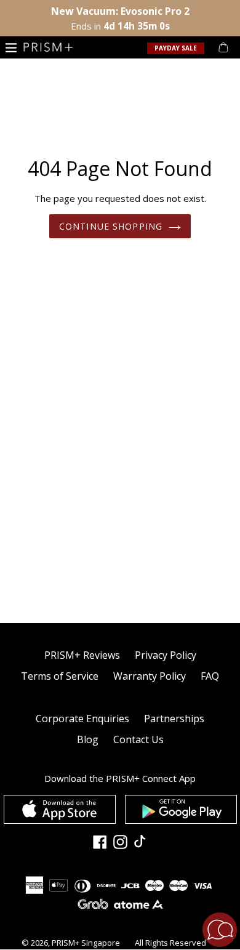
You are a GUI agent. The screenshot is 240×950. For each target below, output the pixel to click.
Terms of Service (59, 676)
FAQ (210, 676)
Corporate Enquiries (82, 718)
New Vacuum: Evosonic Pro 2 (120, 11)
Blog (87, 739)
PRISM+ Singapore (86, 942)
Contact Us (138, 739)
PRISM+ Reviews (82, 655)
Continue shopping (110, 226)
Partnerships (174, 718)
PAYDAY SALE (175, 48)
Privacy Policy (165, 655)
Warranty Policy (149, 676)
